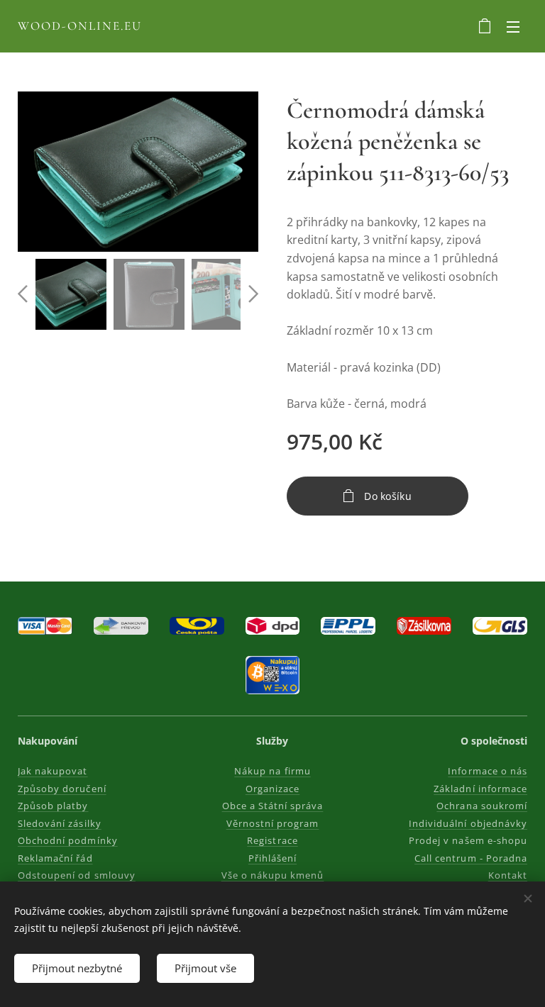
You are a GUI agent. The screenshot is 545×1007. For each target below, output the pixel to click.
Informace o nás (487, 770)
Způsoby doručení (62, 788)
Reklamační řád (55, 858)
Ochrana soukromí (481, 805)
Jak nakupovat (53, 770)
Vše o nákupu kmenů (272, 875)
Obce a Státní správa (273, 805)
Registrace (272, 840)
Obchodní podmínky (68, 840)
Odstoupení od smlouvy (77, 875)
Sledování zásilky (59, 823)
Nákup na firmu (272, 770)
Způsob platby (53, 805)
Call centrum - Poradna (470, 858)
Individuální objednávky (468, 823)
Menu (513, 26)
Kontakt (507, 875)
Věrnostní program (272, 823)
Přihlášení (272, 858)
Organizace (272, 788)
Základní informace (480, 788)
